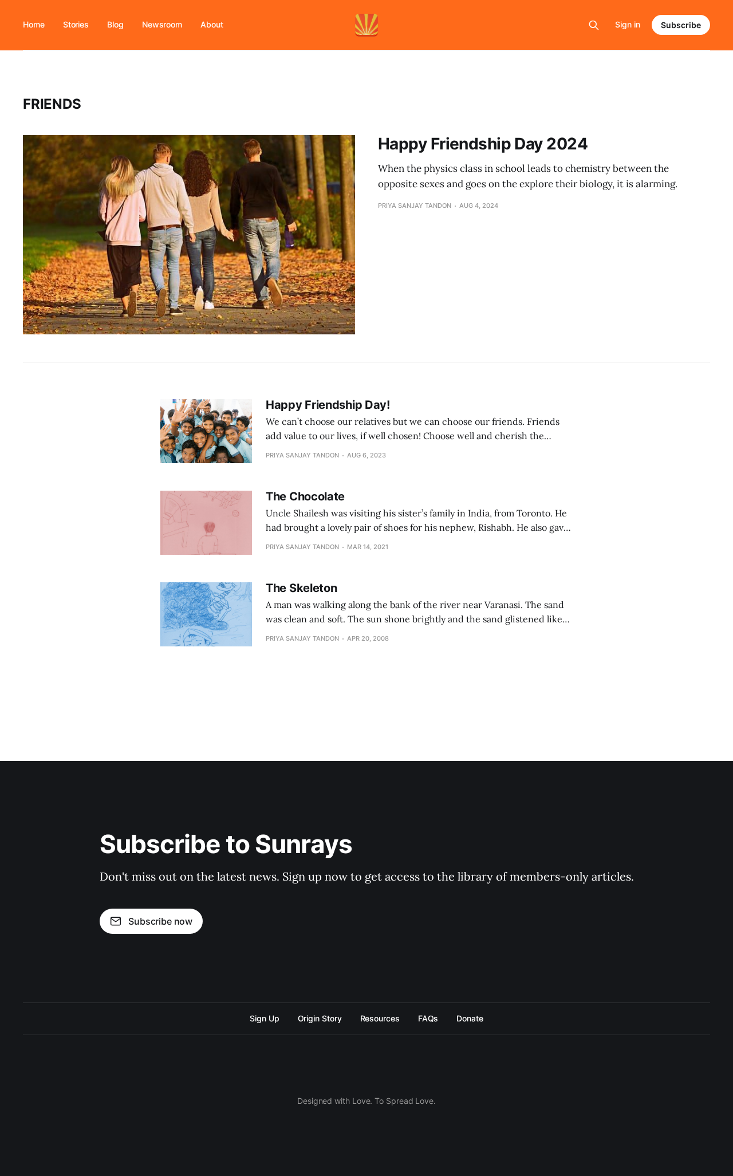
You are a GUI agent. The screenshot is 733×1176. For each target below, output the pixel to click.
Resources (380, 1018)
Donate (469, 1018)
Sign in (627, 24)
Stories (76, 24)
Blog (115, 24)
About (211, 24)
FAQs (428, 1018)
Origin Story (320, 1018)
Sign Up (264, 1018)
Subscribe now (160, 921)
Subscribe (681, 25)
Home (34, 24)
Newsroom (162, 24)
